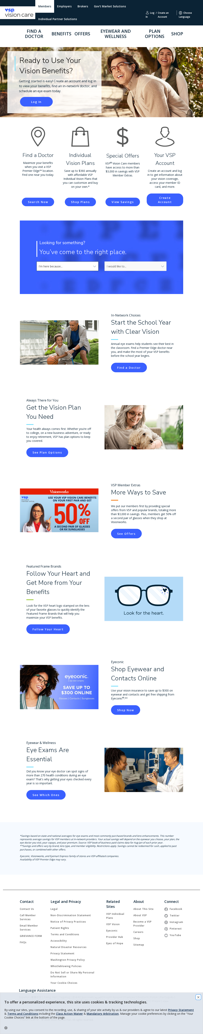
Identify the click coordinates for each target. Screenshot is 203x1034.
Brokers (83, 6)
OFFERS (82, 34)
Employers (64, 6)
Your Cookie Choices (64, 983)
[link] (129, 367)
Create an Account (163, 13)
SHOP (177, 34)
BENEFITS (61, 34)
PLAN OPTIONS (154, 33)
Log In (150, 13)
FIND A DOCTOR (34, 33)
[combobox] (67, 266)
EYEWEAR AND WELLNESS (116, 33)
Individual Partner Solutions (57, 18)
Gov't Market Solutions (110, 6)
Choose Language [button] (185, 13)
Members (44, 6)
